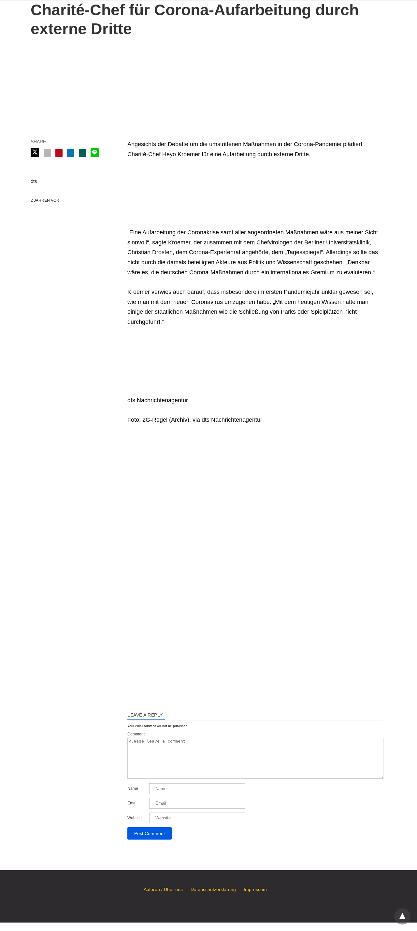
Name (132, 788)
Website (134, 818)
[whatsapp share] (82, 153)
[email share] (47, 153)
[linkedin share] (70, 153)
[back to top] (402, 916)
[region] (208, 79)
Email (132, 803)
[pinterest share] (59, 153)
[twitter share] (35, 152)
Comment (136, 734)
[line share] (95, 152)
